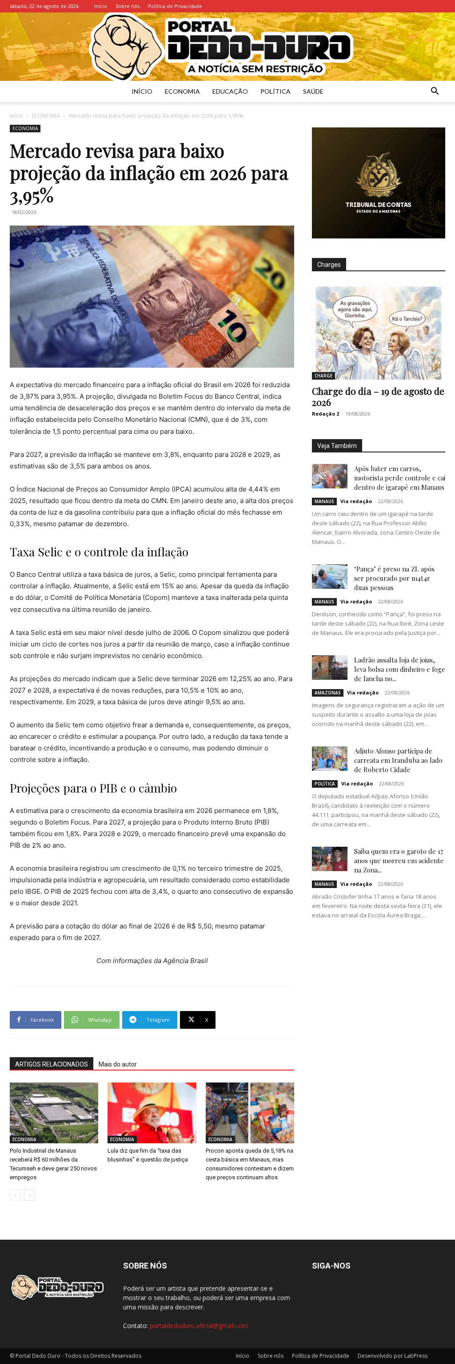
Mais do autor (118, 1064)
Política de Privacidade (175, 6)
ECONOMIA (182, 91)
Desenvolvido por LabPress (392, 1356)
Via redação (356, 501)
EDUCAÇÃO (230, 91)
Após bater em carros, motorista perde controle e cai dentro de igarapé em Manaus (399, 478)
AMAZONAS (328, 693)
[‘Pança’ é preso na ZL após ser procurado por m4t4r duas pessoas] (329, 576)
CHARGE (323, 376)
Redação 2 (325, 413)
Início (100, 6)
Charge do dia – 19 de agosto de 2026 (378, 396)
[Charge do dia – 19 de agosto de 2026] (378, 331)
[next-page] (29, 1195)
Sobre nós (128, 6)
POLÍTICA (275, 91)
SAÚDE (313, 91)
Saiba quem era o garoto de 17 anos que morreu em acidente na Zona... (399, 860)
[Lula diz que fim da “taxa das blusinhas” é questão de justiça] (152, 1112)
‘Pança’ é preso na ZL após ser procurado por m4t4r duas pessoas (394, 578)
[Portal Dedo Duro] (227, 46)
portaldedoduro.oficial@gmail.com (199, 1325)
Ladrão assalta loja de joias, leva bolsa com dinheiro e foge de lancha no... (399, 669)
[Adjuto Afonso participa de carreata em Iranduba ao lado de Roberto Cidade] (329, 758)
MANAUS (324, 501)
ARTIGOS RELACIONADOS (51, 1064)
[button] (434, 92)
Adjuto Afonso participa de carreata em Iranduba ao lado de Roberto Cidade (398, 760)
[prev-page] (15, 1195)
